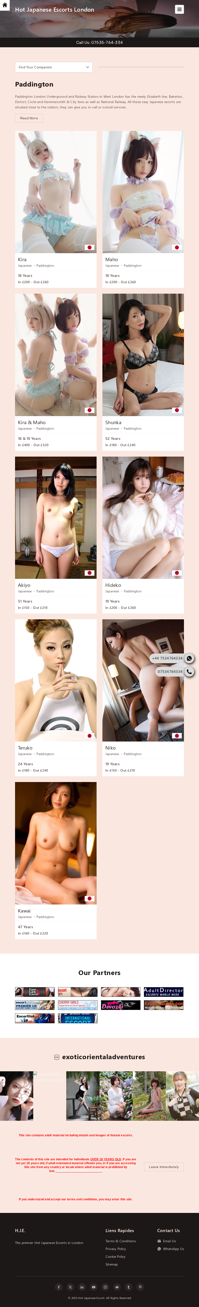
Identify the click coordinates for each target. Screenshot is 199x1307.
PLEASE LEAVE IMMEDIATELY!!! (79, 1171)
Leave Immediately (164, 1167)
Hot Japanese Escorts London (54, 9)
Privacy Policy (116, 1249)
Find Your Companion (35, 67)
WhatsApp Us (173, 1249)
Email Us (169, 1241)
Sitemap (112, 1264)
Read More (29, 118)
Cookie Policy (116, 1257)
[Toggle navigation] (179, 9)
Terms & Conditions (121, 1241)
